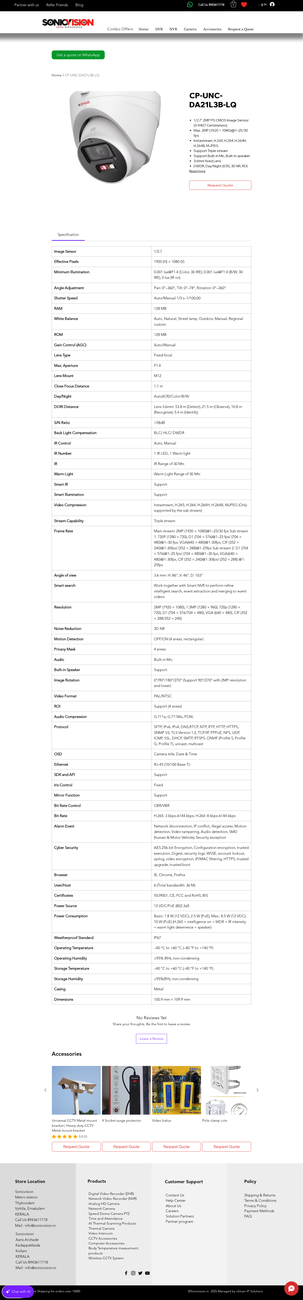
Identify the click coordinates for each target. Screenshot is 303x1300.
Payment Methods (259, 1211)
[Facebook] (126, 1273)
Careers (172, 1211)
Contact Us (175, 1195)
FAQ (248, 1216)
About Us (173, 1206)
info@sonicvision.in (40, 1225)
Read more (197, 171)
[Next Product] (257, 1090)
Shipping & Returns (259, 1195)
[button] (233, 4)
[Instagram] (133, 1273)
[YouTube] (147, 1273)
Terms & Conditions (260, 1200)
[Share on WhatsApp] (209, 205)
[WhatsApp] (190, 4)
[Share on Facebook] (192, 205)
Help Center (176, 1200)
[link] (68, 234)
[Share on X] (217, 205)
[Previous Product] (45, 1090)
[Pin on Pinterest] (200, 205)
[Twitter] (140, 1273)
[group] (151, 1109)
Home (57, 75)
